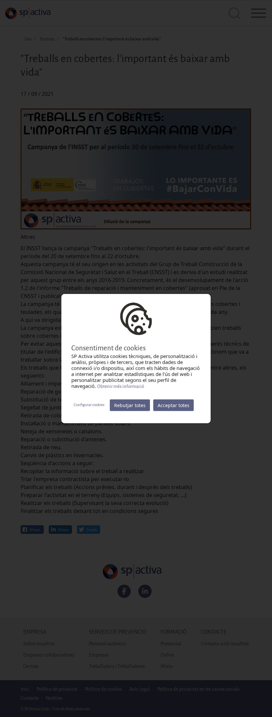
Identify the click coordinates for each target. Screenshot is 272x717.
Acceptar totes (173, 405)
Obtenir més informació (120, 386)
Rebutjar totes (130, 405)
